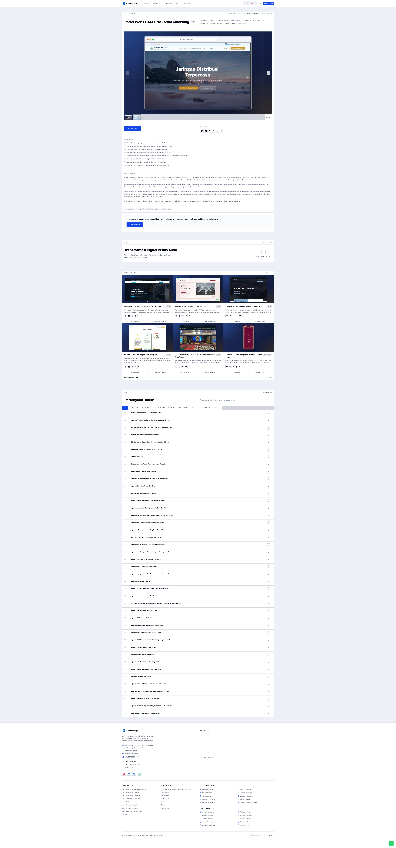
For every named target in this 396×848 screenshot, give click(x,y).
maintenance (184, 407)
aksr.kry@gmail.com (131, 754)
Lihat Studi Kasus (159, 321)
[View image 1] (128, 117)
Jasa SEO (125, 802)
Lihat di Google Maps (208, 758)
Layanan (155, 3)
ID (247, 3)
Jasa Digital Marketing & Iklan (132, 811)
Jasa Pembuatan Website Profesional (134, 789)
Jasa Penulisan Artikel (129, 805)
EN (254, 3)
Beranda (146, 3)
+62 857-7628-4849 (132, 757)
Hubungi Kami (165, 808)
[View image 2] (137, 117)
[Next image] (268, 73)
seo (193, 407)
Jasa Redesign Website (130, 808)
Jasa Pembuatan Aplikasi (130, 793)
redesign (217, 407)
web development (143, 407)
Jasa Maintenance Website (131, 799)
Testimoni (164, 802)
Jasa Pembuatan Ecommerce (131, 796)
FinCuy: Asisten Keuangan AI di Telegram (140, 355)
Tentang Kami (165, 799)
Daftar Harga (165, 793)
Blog (177, 3)
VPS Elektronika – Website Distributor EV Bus (243, 306)
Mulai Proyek (268, 3)
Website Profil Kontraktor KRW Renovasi (191, 306)
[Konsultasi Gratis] (391, 843)
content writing (204, 407)
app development (158, 407)
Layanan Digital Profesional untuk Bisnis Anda (176, 789)
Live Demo (134, 128)
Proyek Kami (168, 3)
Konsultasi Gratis (135, 224)
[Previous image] (127, 73)
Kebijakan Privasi (256, 835)
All (125, 407)
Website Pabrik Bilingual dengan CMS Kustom (142, 306)
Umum (131, 407)
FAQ (162, 805)
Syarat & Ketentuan (268, 835)
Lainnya (186, 3)
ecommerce (172, 407)
